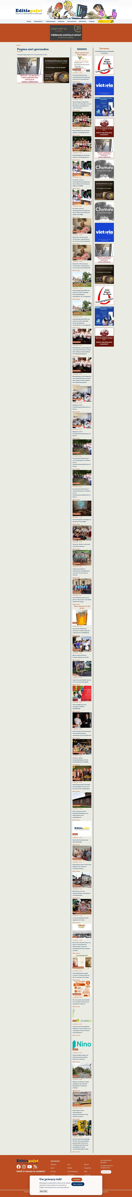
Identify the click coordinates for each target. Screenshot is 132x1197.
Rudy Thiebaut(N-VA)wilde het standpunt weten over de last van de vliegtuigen (81, 786)
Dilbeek (69, 1168)
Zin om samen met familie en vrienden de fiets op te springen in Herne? (81, 1002)
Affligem (53, 1164)
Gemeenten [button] (38, 21)
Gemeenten (55, 1161)
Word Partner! (106, 1172)
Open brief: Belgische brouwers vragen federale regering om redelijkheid (81, 630)
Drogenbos (87, 1168)
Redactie (61, 21)
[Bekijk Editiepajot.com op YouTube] (29, 1168)
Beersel (86, 1164)
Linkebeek (87, 1175)
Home (29, 21)
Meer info (43, 1191)
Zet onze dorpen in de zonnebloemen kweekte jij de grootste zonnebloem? (81, 77)
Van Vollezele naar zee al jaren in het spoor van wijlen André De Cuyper (82, 599)
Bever (52, 1168)
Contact (91, 21)
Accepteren (76, 1179)
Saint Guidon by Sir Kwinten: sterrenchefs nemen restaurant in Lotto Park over (82, 733)
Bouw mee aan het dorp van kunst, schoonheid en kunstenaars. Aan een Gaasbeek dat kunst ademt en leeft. (82, 946)
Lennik (53, 1175)
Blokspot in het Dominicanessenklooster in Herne (82, 407)
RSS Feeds (82, 21)
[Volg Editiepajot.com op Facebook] (18, 1168)
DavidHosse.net (103, 1192)
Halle (85, 1171)
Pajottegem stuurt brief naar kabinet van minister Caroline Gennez (82, 866)
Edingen (53, 1171)
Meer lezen (76, 82)
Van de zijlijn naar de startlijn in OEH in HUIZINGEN (79, 706)
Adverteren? (71, 21)
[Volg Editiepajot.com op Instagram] (24, 1168)
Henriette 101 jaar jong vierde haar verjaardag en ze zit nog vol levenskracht (81, 239)
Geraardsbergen (72, 1171)
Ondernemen (50, 21)
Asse (68, 1164)
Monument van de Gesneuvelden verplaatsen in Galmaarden (81, 893)
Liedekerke (70, 1175)
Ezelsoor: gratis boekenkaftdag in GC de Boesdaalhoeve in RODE (80, 760)
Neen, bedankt (77, 1184)
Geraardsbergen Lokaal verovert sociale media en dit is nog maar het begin (81, 975)
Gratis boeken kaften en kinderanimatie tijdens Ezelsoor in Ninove (80, 1057)
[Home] (30, 11)
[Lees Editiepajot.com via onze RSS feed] (35, 1168)
